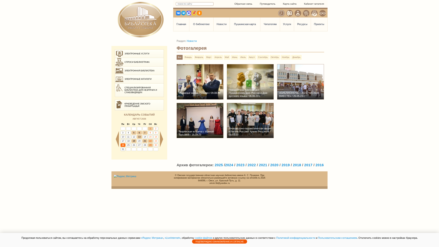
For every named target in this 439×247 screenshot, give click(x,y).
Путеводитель (267, 3)
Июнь (234, 57)
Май (227, 57)
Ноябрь (285, 57)
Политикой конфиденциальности (295, 237)
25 (128, 145)
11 (128, 137)
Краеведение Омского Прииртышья (137, 105)
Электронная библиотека (139, 70)
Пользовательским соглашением (337, 237)
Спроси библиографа (137, 62)
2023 (240, 165)
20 (139, 141)
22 (150, 141)
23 (156, 141)
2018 (297, 165)
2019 (286, 165)
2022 (252, 165)
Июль (243, 57)
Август (252, 57)
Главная (181, 24)
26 (134, 145)
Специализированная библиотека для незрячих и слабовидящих (140, 90)
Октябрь (275, 57)
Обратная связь (243, 3)
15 (150, 137)
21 (145, 141)
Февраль (199, 57)
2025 (219, 165)
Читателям (270, 24)
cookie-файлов (203, 237)
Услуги (287, 24)
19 (134, 141)
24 (123, 145)
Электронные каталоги (138, 79)
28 (145, 145)
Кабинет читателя (314, 3)
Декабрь (296, 57)
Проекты (319, 24)
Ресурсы (302, 24)
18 (128, 141)
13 (139, 137)
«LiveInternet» (172, 237)
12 (134, 137)
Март (208, 57)
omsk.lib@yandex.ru (219, 183)
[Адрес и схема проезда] (314, 13)
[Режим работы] (281, 13)
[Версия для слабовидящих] (322, 13)
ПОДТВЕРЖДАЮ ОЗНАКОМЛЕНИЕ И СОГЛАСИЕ (219, 241)
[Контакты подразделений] (289, 13)
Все (179, 57)
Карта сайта (289, 3)
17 (123, 141)
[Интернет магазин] (306, 13)
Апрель (218, 57)
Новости (222, 24)
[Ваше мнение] (298, 13)
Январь (188, 57)
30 (156, 145)
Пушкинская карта (245, 24)
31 (123, 149)
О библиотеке (201, 24)
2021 (263, 165)
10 (123, 137)
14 (145, 137)
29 (150, 145)
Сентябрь (263, 57)
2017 (308, 165)
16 (156, 137)
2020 (274, 165)
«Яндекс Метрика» (152, 237)
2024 (229, 165)
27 (139, 145)
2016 (320, 165)
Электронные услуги (136, 53)
